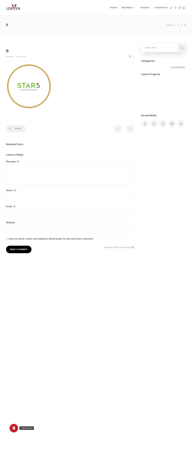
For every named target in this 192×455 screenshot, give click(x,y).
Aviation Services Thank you (110, 290)
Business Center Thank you (110, 302)
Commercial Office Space (109, 314)
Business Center (105, 296)
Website (10, 222)
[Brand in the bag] (162, 85)
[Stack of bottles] (147, 85)
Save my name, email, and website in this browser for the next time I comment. (51, 239)
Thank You (102, 415)
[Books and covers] (147, 101)
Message (11, 161)
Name (9, 190)
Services (101, 403)
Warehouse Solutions (107, 427)
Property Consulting (107, 386)
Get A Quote (103, 350)
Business (127, 7)
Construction (103, 332)
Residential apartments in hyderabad (114, 391)
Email (9, 206)
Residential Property (107, 397)
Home (113, 7)
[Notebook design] (162, 101)
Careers (145, 7)
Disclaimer (102, 344)
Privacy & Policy (105, 380)
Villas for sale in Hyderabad (110, 421)
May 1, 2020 (21, 56)
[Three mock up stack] (177, 101)
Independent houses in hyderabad (113, 361)
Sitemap (101, 409)
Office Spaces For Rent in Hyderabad (115, 367)
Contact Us (161, 7)
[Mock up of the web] (177, 85)
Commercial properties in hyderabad (115, 320)
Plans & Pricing (104, 374)
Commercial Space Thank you (111, 326)
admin (11, 56)
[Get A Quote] (14, 428)
